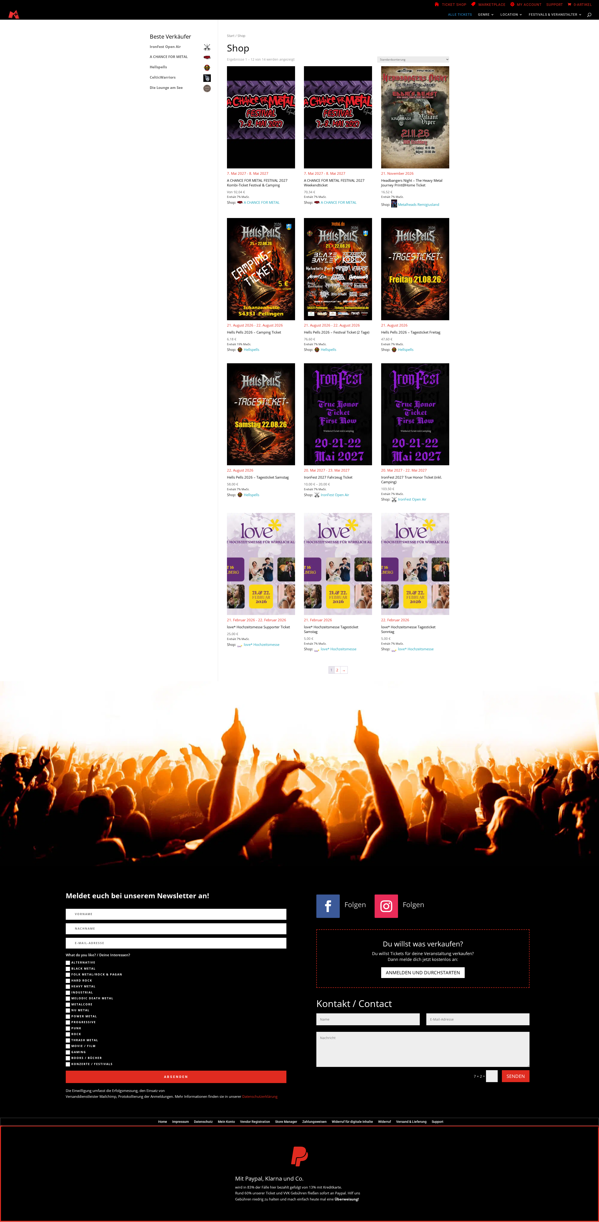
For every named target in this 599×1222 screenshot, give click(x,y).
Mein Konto (226, 1121)
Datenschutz (203, 1121)
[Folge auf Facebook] (328, 906)
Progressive (83, 1022)
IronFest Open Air (335, 494)
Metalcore (82, 1004)
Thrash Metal (84, 1040)
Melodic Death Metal (92, 998)
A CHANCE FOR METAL (262, 202)
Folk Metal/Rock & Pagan (96, 974)
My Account (529, 5)
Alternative (83, 962)
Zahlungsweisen (314, 1121)
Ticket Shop (454, 5)
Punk (76, 1028)
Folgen (355, 904)
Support (554, 5)
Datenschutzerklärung (260, 1096)
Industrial (82, 992)
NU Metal (80, 1010)
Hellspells (251, 349)
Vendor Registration (255, 1121)
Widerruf (384, 1121)
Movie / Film (83, 1046)
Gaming (78, 1052)
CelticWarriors (162, 77)
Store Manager (286, 1121)
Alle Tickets (460, 14)
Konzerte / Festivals (92, 1064)
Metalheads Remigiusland (418, 204)
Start (230, 35)
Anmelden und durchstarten (423, 972)
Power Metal (84, 1016)
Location (509, 14)
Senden (516, 1076)
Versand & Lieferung (411, 1121)
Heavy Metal (83, 986)
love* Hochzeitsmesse (261, 644)
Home (162, 1121)
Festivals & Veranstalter (553, 14)
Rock (76, 1034)
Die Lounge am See (166, 87)
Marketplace (492, 5)
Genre (484, 14)
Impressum (180, 1121)
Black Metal (83, 969)
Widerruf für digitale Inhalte (352, 1121)
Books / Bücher (86, 1058)
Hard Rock (81, 980)
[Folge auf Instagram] (386, 906)
